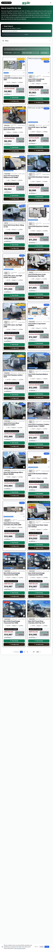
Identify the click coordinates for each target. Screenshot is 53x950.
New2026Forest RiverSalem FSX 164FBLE (38, 526)
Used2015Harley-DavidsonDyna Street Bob (13, 128)
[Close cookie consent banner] (50, 946)
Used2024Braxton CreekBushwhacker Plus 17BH (37, 275)
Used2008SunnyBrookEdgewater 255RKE (36, 80)
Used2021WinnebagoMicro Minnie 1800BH (13, 473)
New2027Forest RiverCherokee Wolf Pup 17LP (36, 622)
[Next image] (24, 115)
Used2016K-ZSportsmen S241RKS (37, 324)
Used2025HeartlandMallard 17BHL (38, 375)
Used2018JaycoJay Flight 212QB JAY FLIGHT (13, 276)
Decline (41, 946)
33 (33, 651)
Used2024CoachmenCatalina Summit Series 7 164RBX (38, 425)
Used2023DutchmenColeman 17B (38, 178)
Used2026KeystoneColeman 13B (38, 227)
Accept (46, 946)
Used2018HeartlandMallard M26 (38, 474)
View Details (15, 97)
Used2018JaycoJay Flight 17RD (37, 128)
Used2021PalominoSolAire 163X (13, 376)
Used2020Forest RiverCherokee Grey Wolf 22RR (12, 523)
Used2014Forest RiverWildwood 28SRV (11, 424)
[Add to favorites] (24, 72)
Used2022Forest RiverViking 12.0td (14, 226)
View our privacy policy (19, 948)
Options (36, 946)
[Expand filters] (50, 41)
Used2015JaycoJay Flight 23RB (13, 325)
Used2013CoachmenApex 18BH (13, 78)
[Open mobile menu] (50, 3)
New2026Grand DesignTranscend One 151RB (12, 574)
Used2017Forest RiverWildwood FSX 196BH (11, 176)
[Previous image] (4, 115)
